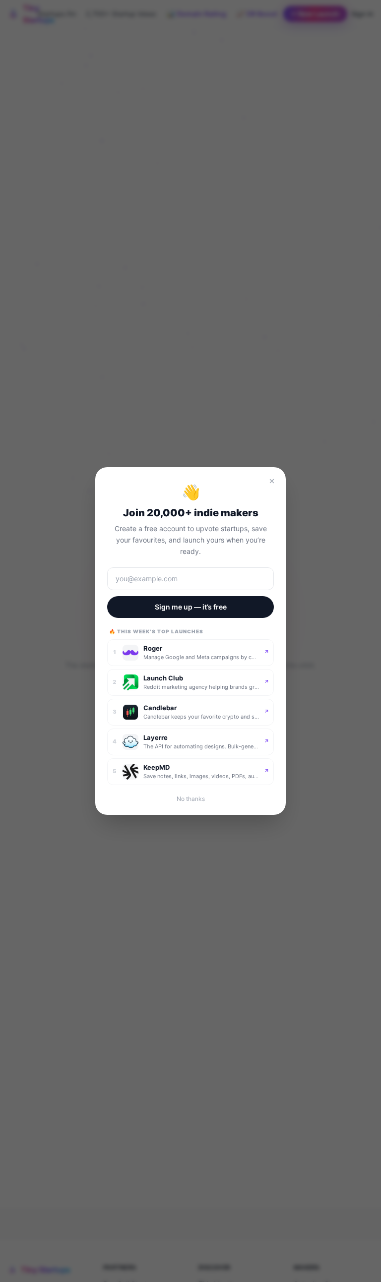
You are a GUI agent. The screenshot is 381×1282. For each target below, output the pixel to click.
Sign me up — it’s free (191, 607)
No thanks (191, 798)
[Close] (272, 481)
